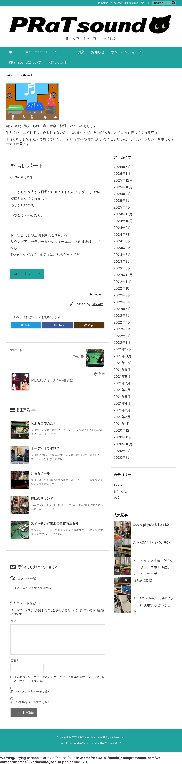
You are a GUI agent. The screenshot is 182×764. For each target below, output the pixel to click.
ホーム (15, 75)
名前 (14, 660)
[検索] (173, 3)
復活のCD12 (142, 581)
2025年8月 (122, 194)
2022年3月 (122, 329)
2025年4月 (122, 207)
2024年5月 (122, 248)
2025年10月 (123, 187)
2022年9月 (122, 295)
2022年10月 (123, 288)
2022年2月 (122, 336)
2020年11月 (123, 437)
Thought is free (112, 743)
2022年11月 (123, 282)
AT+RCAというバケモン (151, 542)
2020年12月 (123, 430)
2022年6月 (122, 309)
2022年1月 (122, 343)
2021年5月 (122, 397)
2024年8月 (122, 228)
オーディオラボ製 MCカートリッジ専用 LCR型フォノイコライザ (153, 567)
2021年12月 (123, 349)
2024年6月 (122, 241)
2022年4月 (122, 322)
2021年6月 (122, 390)
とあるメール (40, 473)
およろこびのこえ (43, 423)
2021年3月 (122, 410)
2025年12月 (123, 180)
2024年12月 (123, 214)
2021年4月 (122, 403)
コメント (16, 621)
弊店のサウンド (42, 498)
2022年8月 (122, 302)
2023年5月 (122, 268)
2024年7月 (122, 234)
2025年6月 (122, 201)
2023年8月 (122, 261)
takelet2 (97, 304)
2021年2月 (122, 417)
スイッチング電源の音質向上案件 (55, 523)
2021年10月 (123, 363)
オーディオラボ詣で (45, 448)
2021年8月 (122, 376)
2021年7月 (122, 383)
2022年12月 (123, 275)
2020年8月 (122, 458)
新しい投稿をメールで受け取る (30, 702)
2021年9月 (122, 370)
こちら (56, 235)
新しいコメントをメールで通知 (30, 691)
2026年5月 (122, 167)
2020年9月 (122, 451)
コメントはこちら (27, 274)
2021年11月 (123, 356)
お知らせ (120, 491)
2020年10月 (123, 444)
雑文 (117, 498)
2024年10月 (123, 221)
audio (30, 75)
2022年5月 (122, 316)
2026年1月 (122, 174)
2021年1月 (122, 424)
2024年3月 (122, 255)
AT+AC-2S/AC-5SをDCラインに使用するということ (153, 605)
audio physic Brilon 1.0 (151, 525)
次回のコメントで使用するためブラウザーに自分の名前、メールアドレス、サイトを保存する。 (59, 679)
